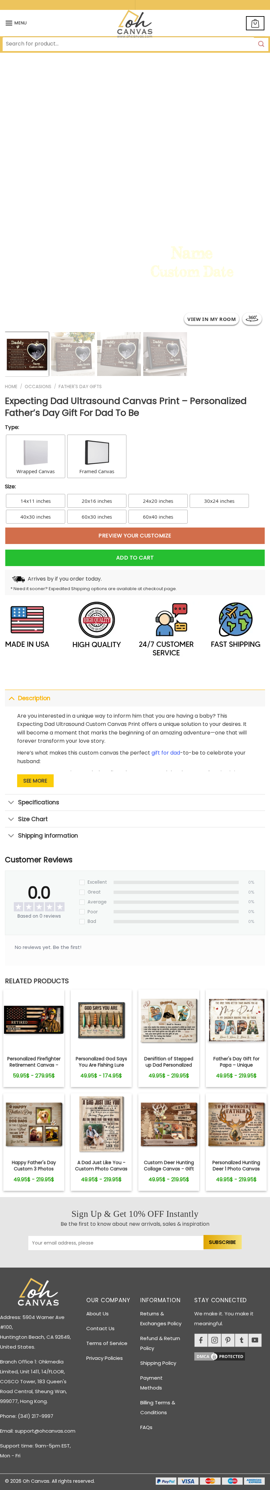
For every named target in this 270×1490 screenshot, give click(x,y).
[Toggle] (11, 698)
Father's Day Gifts (80, 387)
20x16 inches (97, 501)
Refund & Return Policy (160, 1343)
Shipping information (48, 836)
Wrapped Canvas (35, 471)
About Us (97, 1313)
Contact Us (100, 1328)
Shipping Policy (158, 1363)
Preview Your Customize (135, 535)
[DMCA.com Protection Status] (232, 1355)
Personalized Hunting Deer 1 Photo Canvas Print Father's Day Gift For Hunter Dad (236, 1172)
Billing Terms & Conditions (157, 1407)
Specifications (38, 802)
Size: (10, 486)
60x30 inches (97, 516)
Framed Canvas (96, 471)
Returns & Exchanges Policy (160, 1318)
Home (11, 387)
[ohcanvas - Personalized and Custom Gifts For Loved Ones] (135, 25)
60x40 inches (158, 516)
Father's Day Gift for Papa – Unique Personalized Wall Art (236, 1065)
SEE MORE (35, 780)
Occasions (38, 387)
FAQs (146, 1427)
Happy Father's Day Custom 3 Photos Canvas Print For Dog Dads (34, 1172)
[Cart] (255, 23)
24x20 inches (158, 501)
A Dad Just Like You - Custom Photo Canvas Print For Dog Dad (101, 1169)
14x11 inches (35, 501)
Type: (12, 427)
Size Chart (33, 819)
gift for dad (165, 753)
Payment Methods (151, 1382)
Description (34, 698)
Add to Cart (135, 557)
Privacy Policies (104, 1358)
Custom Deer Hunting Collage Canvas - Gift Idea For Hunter (169, 1169)
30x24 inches (219, 501)
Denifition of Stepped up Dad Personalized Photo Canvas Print (168, 1065)
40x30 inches (35, 516)
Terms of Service (106, 1343)
